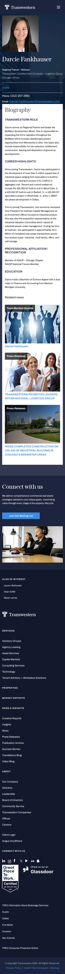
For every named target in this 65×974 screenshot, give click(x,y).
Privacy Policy (13, 968)
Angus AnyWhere (12, 841)
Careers (6, 824)
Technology (8, 671)
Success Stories (11, 749)
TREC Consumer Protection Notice (20, 948)
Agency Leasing (11, 647)
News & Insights (13, 708)
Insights (6, 724)
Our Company (10, 781)
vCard (5, 87)
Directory (7, 787)
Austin (5, 912)
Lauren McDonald (12, 585)
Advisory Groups (11, 641)
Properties (10, 688)
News (5, 730)
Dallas (5, 918)
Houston (6, 931)
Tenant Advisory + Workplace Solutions (24, 678)
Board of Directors (12, 800)
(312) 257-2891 (20, 95)
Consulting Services (13, 665)
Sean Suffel (9, 592)
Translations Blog (12, 755)
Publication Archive (13, 743)
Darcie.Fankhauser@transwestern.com (34, 101)
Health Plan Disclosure (36, 968)
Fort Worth (7, 925)
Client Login (9, 834)
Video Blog (8, 761)
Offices (6, 818)
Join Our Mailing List (21, 515)
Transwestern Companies (16, 812)
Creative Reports (11, 718)
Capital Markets (11, 659)
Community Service (13, 806)
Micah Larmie (10, 598)
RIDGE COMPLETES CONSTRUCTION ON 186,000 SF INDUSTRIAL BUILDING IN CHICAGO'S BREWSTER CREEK (31, 450)
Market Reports (13, 698)
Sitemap (54, 968)
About (6, 771)
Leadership (8, 794)
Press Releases (11, 736)
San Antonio (8, 938)
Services (8, 631)
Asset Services (10, 653)
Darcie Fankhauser (16, 346)
